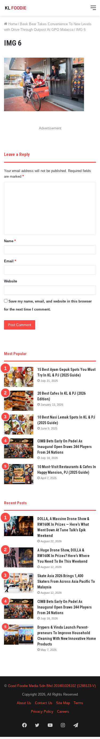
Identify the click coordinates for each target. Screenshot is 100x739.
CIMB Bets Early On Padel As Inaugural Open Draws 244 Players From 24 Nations (64, 446)
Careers (63, 712)
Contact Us (43, 703)
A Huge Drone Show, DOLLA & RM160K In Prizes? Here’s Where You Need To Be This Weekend (63, 555)
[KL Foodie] (25, 8)
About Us (24, 703)
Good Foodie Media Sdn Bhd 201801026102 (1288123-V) (52, 686)
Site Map (63, 703)
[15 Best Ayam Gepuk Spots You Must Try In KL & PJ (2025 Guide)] (18, 377)
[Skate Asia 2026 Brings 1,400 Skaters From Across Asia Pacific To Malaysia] (18, 583)
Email (10, 261)
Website (10, 281)
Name (10, 241)
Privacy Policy (42, 712)
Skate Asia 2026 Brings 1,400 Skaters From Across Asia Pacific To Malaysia (66, 581)
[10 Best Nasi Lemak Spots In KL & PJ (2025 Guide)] (18, 425)
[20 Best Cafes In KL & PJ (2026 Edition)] (18, 401)
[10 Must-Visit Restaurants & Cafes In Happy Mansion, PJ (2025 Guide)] (18, 474)
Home (12, 24)
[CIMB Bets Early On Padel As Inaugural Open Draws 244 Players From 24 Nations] (18, 448)
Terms (78, 703)
